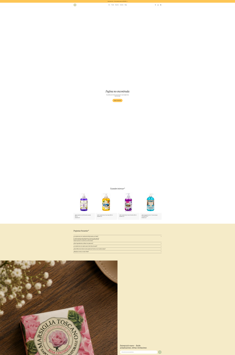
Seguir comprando (117, 100)
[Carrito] (160, 5)
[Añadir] (93, 211)
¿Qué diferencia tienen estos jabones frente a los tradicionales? (89, 249)
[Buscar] (155, 5)
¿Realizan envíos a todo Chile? (81, 251)
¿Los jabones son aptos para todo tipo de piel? (85, 246)
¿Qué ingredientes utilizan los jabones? (83, 243)
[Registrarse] (160, 352)
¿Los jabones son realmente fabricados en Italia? (85, 236)
